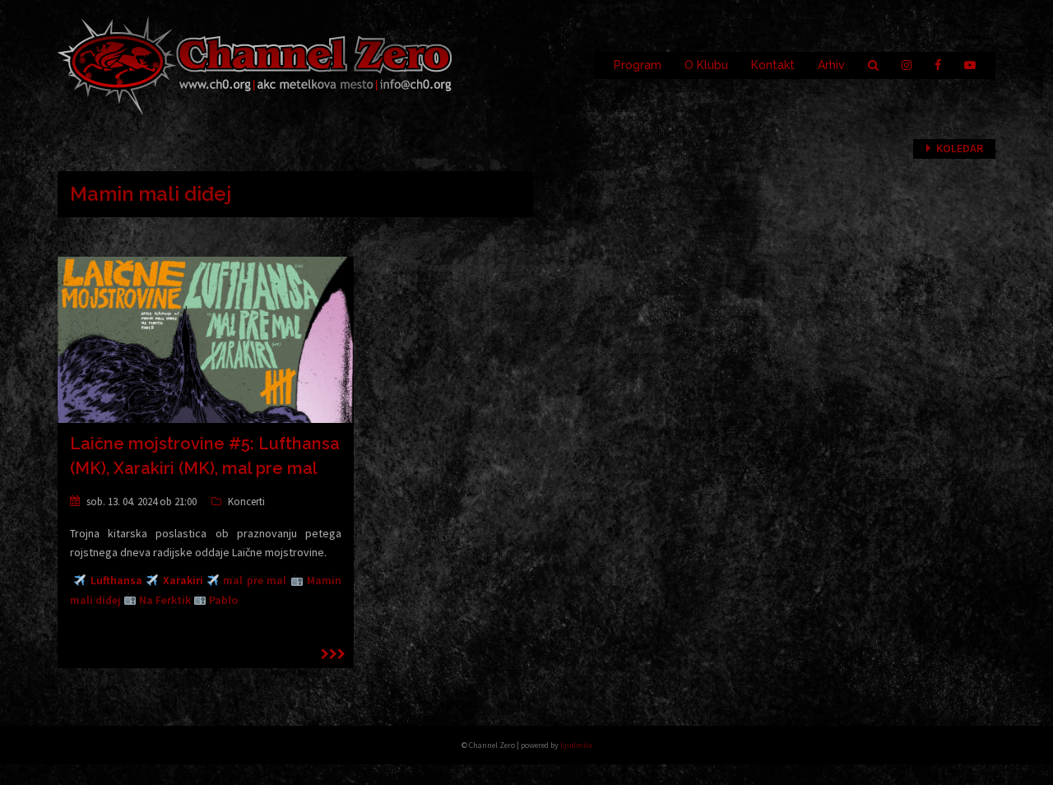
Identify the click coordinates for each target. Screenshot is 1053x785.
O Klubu (706, 65)
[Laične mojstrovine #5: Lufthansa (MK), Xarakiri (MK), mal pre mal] (206, 339)
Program (637, 65)
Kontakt (773, 65)
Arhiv (831, 65)
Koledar (959, 148)
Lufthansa (116, 580)
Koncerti (246, 502)
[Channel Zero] (255, 64)
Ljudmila (576, 745)
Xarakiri (183, 580)
